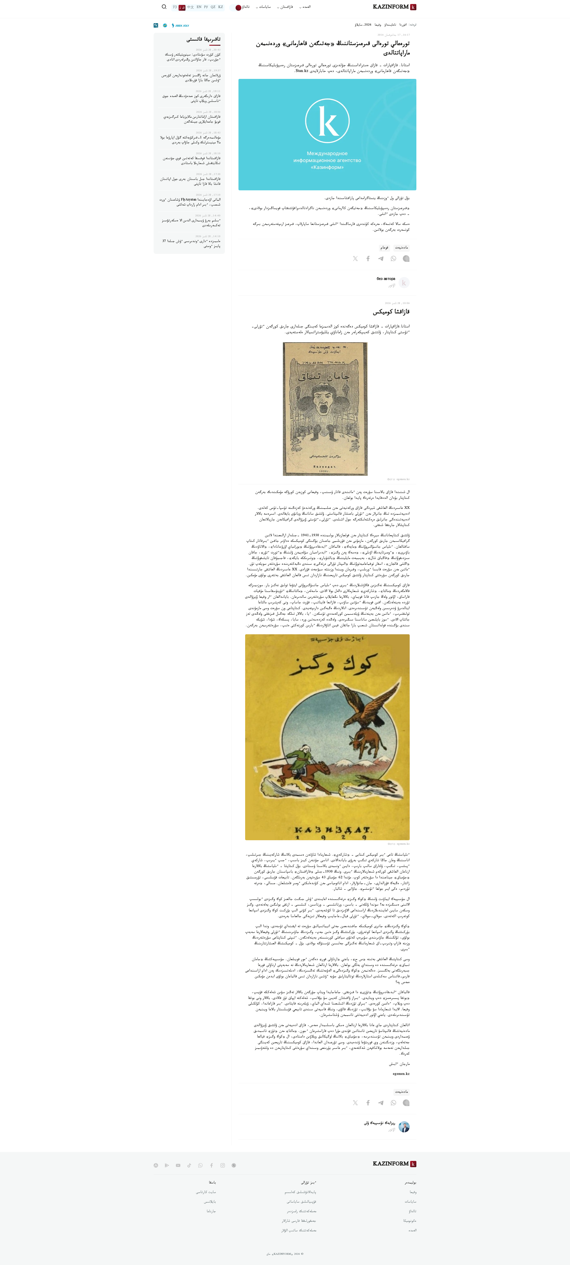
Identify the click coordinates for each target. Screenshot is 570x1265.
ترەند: (412, 25)
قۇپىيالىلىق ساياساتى (301, 1202)
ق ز (182, 7)
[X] (355, 259)
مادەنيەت (401, 248)
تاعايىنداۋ (390, 25)
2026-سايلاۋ (363, 25)
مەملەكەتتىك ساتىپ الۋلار (298, 1231)
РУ (206, 7)
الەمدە (412, 1231)
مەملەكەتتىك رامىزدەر (301, 1212)
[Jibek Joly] (179, 25)
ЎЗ (175, 7)
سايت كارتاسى (206, 1192)
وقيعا (378, 25)
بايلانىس (210, 1202)
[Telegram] (380, 259)
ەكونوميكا (409, 1221)
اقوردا (403, 25)
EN (199, 7)
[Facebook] (368, 259)
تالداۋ (246, 7)
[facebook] (211, 1165)
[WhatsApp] (393, 259)
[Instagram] (406, 259)
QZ (213, 7)
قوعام (384, 248)
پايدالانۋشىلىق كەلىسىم (300, 1192)
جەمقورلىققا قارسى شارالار (299, 1221)
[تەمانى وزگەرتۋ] (235, 7)
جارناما (211, 1212)
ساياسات (410, 1202)
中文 (190, 7)
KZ (220, 7)
